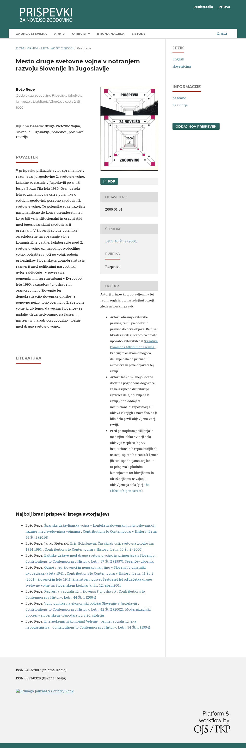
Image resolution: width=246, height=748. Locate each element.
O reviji (79, 33)
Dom (20, 48)
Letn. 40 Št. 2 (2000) (57, 48)
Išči (223, 33)
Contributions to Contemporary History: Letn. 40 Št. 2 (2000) (93, 549)
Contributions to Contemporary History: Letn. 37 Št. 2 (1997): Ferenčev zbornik (89, 561)
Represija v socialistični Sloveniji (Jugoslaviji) (80, 591)
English (178, 59)
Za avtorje (180, 105)
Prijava (224, 7)
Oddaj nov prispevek (196, 126)
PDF (111, 181)
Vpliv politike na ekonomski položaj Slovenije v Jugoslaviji (91, 603)
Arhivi (32, 48)
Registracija (203, 7)
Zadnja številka (31, 33)
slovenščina (181, 66)
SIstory (139, 33)
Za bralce (179, 98)
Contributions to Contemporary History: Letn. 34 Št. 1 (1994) (101, 627)
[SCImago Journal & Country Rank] (45, 691)
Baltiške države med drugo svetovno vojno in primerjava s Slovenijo (99, 555)
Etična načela (110, 33)
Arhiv (59, 33)
